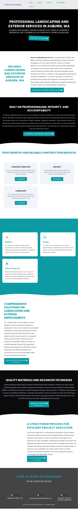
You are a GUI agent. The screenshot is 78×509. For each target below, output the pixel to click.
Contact (32, 6)
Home (30, 2)
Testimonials (60, 2)
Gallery (49, 2)
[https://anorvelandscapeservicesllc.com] (12, 4)
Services (39, 2)
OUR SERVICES (21, 179)
